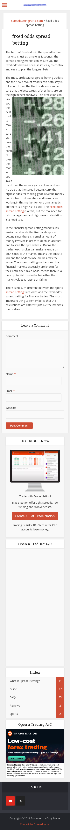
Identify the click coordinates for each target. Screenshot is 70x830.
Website (11, 408)
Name (11, 374)
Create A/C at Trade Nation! (35, 516)
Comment (12, 336)
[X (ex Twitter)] (20, 801)
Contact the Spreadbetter (35, 824)
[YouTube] (10, 801)
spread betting (15, 292)
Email (10, 391)
